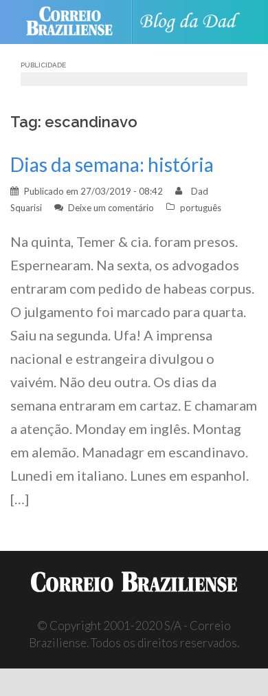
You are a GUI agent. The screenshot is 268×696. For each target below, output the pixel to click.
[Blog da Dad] (193, 22)
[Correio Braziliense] (75, 22)
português (200, 207)
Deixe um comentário (111, 207)
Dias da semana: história (112, 164)
